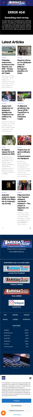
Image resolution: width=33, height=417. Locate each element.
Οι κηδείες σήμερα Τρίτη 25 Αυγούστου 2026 (8, 152)
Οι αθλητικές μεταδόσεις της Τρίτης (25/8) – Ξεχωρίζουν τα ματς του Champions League (23, 112)
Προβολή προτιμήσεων (16, 410)
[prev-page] (3, 228)
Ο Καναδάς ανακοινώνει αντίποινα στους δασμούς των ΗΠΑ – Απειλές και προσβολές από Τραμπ (8, 66)
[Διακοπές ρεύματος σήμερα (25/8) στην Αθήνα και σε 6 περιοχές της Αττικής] (9, 185)
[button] (30, 378)
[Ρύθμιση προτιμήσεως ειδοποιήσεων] (3, 413)
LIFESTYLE (20, 103)
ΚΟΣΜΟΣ (4, 58)
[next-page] (29, 228)
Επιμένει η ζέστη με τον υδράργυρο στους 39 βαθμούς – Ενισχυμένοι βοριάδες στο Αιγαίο (24, 66)
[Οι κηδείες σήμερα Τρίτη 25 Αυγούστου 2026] (9, 140)
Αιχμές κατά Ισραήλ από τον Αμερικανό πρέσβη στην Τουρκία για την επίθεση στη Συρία (7, 112)
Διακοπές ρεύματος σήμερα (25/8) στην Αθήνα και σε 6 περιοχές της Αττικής (8, 199)
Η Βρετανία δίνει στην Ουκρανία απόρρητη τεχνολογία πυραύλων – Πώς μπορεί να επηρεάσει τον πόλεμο (23, 202)
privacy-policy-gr (17, 414)
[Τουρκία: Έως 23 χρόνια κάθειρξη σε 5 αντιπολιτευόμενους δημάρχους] (24, 140)
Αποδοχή (16, 401)
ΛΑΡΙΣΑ (4, 147)
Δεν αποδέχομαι (16, 405)
